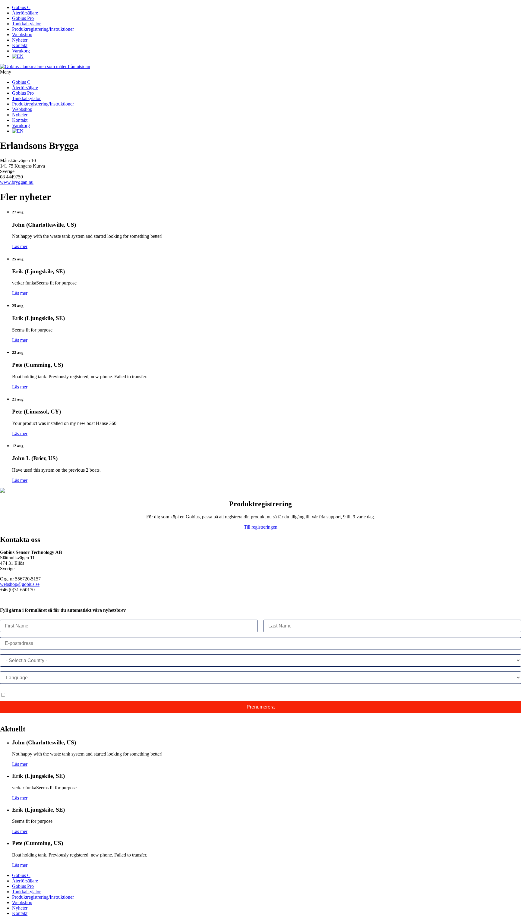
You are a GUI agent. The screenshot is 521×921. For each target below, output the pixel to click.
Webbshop (22, 34)
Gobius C (21, 7)
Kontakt (19, 45)
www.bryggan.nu (16, 182)
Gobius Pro (23, 18)
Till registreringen (260, 527)
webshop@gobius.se (19, 584)
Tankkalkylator (26, 23)
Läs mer (19, 246)
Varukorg (21, 50)
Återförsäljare (25, 12)
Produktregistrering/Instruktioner (43, 29)
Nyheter (19, 39)
